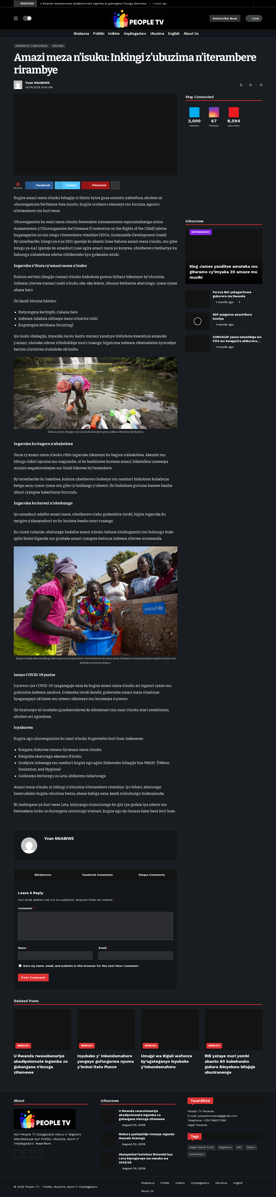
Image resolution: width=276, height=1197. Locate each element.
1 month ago (225, 302)
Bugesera (225, 1147)
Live (255, 18)
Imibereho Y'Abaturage (32, 46)
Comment (26, 908)
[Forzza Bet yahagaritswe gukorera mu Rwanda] (197, 299)
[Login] (259, 4)
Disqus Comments (152, 874)
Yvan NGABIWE (37, 83)
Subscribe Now (225, 18)
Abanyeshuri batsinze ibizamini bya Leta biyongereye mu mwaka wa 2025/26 (146, 1158)
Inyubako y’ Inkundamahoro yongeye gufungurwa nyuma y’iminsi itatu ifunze (105, 1061)
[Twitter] (243, 3)
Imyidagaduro (201, 232)
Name (23, 948)
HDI (239, 1147)
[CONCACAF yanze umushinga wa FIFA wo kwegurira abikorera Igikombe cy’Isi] (197, 343)
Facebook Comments (97, 874)
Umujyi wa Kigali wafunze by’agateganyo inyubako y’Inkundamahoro (166, 1061)
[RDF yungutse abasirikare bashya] (197, 321)
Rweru (251, 1147)
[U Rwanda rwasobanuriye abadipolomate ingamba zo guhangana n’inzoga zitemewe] (42, 1029)
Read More (43, 1143)
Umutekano (197, 1154)
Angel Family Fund (202, 1147)
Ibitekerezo (43, 874)
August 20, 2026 (133, 1168)
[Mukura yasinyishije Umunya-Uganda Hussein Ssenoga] (108, 1139)
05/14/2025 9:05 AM (39, 87)
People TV (32, 1186)
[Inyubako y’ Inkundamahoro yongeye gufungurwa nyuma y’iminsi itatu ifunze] (106, 1029)
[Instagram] (28, 1154)
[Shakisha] (259, 33)
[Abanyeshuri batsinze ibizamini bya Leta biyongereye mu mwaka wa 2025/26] (108, 1160)
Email (104, 948)
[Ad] (224, 174)
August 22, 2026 (133, 1125)
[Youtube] (249, 3)
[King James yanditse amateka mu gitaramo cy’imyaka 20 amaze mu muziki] (223, 256)
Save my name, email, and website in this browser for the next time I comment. (81, 965)
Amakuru (23, 1045)
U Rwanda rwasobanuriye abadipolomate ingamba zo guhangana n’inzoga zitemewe (93, 3)
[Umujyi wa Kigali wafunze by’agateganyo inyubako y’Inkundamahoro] (170, 1029)
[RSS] (38, 1154)
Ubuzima (58, 46)
